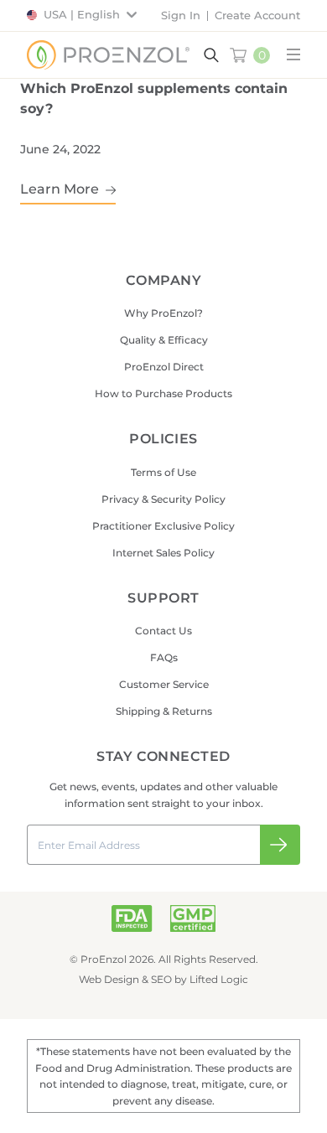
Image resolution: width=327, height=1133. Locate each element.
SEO (161, 979)
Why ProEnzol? (163, 313)
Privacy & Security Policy (163, 499)
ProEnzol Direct (164, 366)
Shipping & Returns (164, 711)
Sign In (180, 15)
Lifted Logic (218, 979)
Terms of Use (163, 472)
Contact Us (163, 630)
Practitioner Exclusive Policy (163, 526)
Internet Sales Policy (163, 552)
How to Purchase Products (163, 393)
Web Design (109, 979)
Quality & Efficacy (164, 340)
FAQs (164, 657)
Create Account (257, 15)
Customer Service (164, 684)
